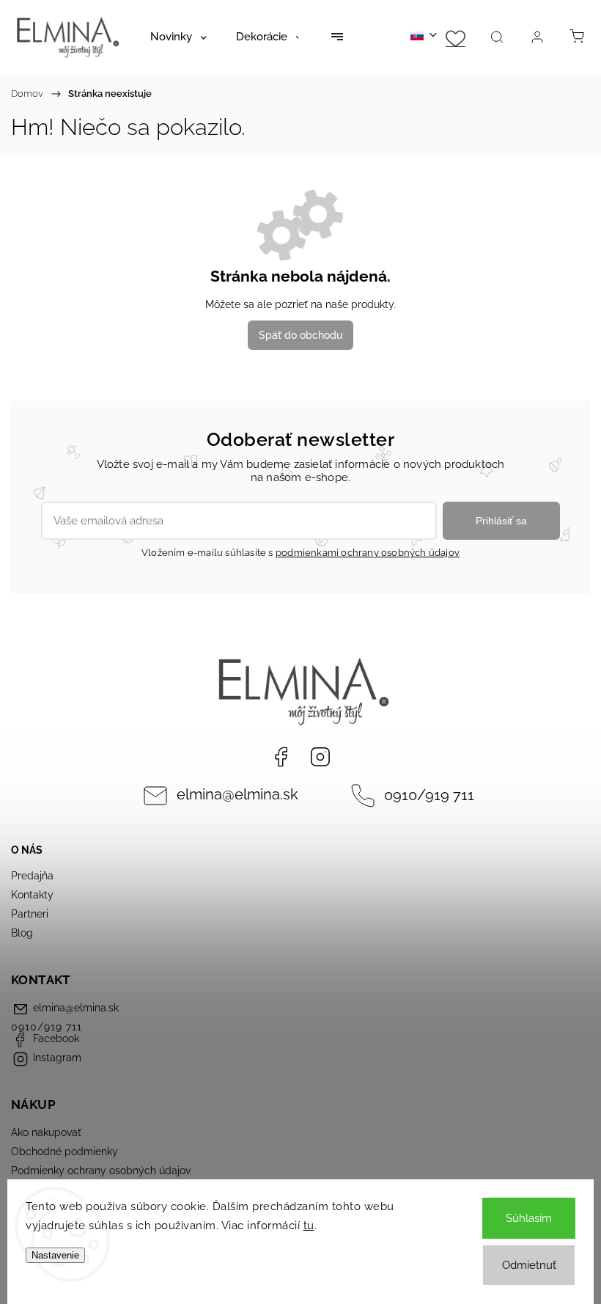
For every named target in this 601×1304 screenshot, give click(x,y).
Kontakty (32, 895)
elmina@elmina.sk (237, 794)
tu (308, 1225)
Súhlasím (529, 1218)
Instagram (320, 757)
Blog (22, 933)
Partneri (29, 914)
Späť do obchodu (300, 335)
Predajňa (32, 876)
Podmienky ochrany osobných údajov (101, 1170)
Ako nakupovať (46, 1132)
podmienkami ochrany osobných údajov (368, 552)
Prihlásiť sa (501, 521)
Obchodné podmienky (64, 1151)
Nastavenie (55, 1255)
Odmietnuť (529, 1265)
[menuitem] (178, 36)
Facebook (281, 757)
